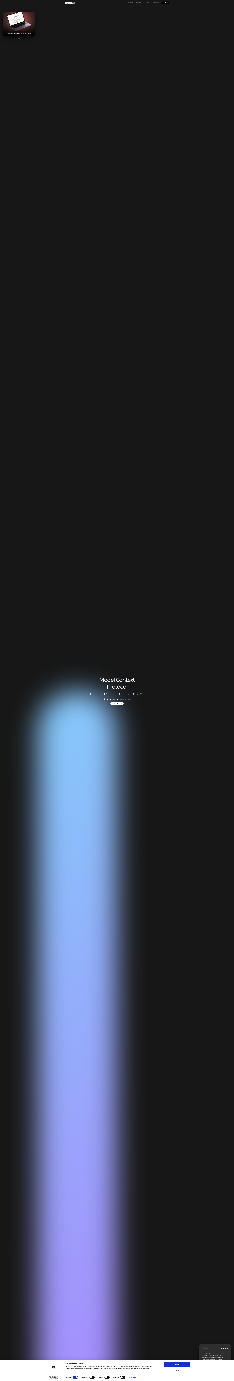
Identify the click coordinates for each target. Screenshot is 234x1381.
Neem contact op (117, 703)
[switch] (92, 1377)
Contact (165, 3)
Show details (132, 1377)
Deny (177, 1370)
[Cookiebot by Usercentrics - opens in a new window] (54, 1377)
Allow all (177, 1364)
